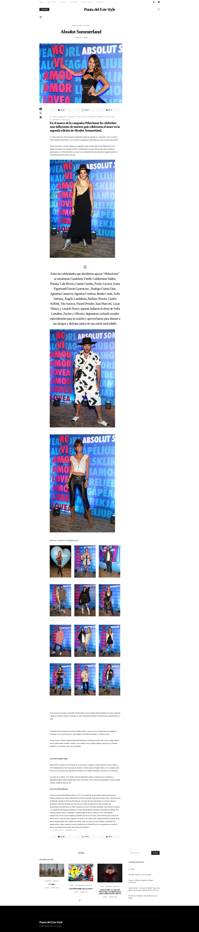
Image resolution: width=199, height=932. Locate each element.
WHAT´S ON (56, 881)
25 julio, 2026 (54, 887)
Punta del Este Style (99, 9)
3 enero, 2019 (78, 37)
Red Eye (79, 25)
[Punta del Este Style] (159, 2)
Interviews (109, 886)
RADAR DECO (100, 2)
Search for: (132, 849)
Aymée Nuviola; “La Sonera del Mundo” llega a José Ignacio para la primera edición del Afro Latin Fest (110, 891)
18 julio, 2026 (83, 892)
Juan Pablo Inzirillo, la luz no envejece (81, 889)
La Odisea (52, 884)
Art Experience (79, 885)
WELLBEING (74, 2)
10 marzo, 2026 (113, 897)
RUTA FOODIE (52, 2)
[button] (79, 900)
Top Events (86, 25)
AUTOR (85, 37)
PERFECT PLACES (87, 2)
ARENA (41, 2)
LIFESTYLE (63, 2)
